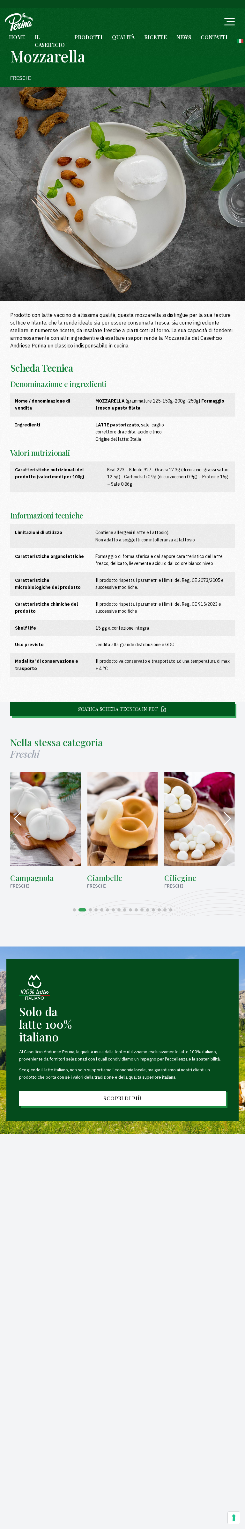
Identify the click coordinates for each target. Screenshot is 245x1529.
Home (17, 37)
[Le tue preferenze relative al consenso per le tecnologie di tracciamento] (234, 1518)
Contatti (214, 37)
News (183, 37)
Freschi (20, 78)
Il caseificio (50, 41)
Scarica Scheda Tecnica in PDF (118, 709)
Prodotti (88, 37)
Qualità (123, 37)
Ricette (155, 37)
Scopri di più (122, 1098)
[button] (74, 909)
